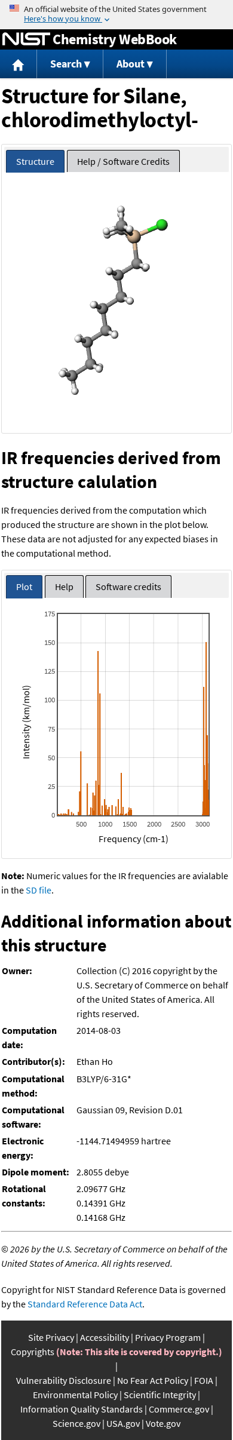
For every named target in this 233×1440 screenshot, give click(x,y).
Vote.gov (163, 1423)
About (130, 63)
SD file (38, 890)
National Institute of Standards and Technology (26, 39)
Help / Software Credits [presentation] (123, 161)
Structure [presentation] (35, 161)
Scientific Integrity (160, 1395)
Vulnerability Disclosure (63, 1380)
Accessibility (104, 1337)
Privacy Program (168, 1337)
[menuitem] (18, 64)
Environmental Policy (75, 1395)
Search (66, 63)
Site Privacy (51, 1337)
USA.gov (123, 1423)
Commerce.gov (179, 1409)
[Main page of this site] (18, 64)
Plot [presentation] (24, 586)
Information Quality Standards (81, 1409)
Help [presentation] (64, 586)
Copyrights (32, 1352)
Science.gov (76, 1423)
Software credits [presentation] (128, 586)
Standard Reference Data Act (84, 1304)
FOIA (203, 1380)
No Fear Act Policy (152, 1380)
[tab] (35, 161)
